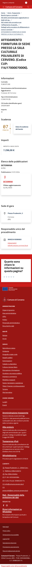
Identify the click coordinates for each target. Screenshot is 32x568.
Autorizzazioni (7, 361)
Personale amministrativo (11, 323)
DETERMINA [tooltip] (8, 181)
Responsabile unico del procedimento (14, 566)
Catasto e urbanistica (9, 364)
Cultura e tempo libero (9, 367)
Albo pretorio (8, 427)
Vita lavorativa (7, 392)
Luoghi (4, 402)
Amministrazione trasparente (15, 412)
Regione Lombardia (8, 3)
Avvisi (4, 338)
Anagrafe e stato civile (9, 354)
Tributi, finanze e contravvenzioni (13, 386)
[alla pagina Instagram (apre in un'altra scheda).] (7, 505)
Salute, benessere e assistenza (12, 383)
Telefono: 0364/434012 (13, 471)
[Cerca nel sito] (28, 7)
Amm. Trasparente (13, 13)
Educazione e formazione (11, 370)
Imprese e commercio (9, 376)
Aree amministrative (9, 313)
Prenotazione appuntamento (11, 547)
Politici (4, 319)
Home (3, 13)
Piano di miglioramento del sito (11, 551)
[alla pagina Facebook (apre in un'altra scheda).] (3, 505)
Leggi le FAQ (6, 539)
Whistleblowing (9, 455)
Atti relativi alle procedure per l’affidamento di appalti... (11, 23)
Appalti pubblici (7, 357)
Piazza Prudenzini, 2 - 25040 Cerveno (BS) (17, 467)
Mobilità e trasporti (8, 380)
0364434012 (12, 243)
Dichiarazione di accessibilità (11, 535)
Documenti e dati (8, 326)
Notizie (4, 335)
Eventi (4, 405)
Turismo (5, 389)
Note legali (6, 527)
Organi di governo (8, 310)
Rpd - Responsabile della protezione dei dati (13, 496)
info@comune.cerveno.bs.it (18, 246)
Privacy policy (6, 531)
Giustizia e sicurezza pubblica (12, 373)
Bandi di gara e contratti (9, 15)
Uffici (4, 316)
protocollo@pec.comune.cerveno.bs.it (15, 490)
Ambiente (5, 351)
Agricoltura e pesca (8, 348)
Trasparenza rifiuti (10, 441)
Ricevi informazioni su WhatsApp (12, 510)
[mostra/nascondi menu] (3, 7)
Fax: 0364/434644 (11, 474)
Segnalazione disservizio (9, 543)
